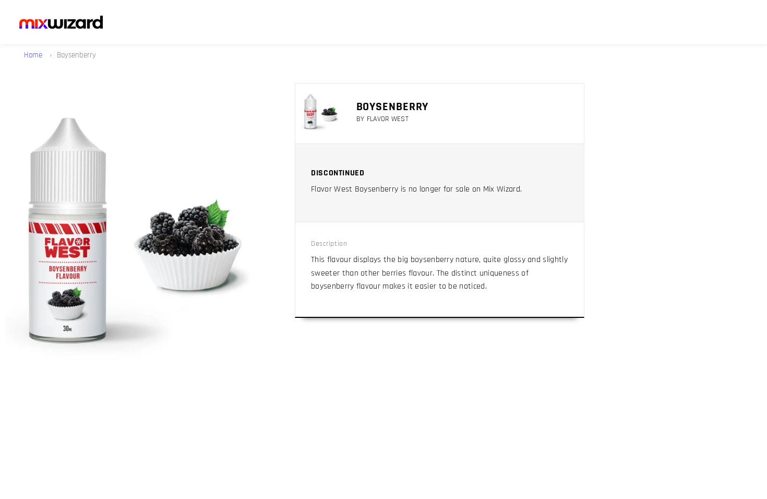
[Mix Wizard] (61, 22)
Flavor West (388, 119)
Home (34, 55)
